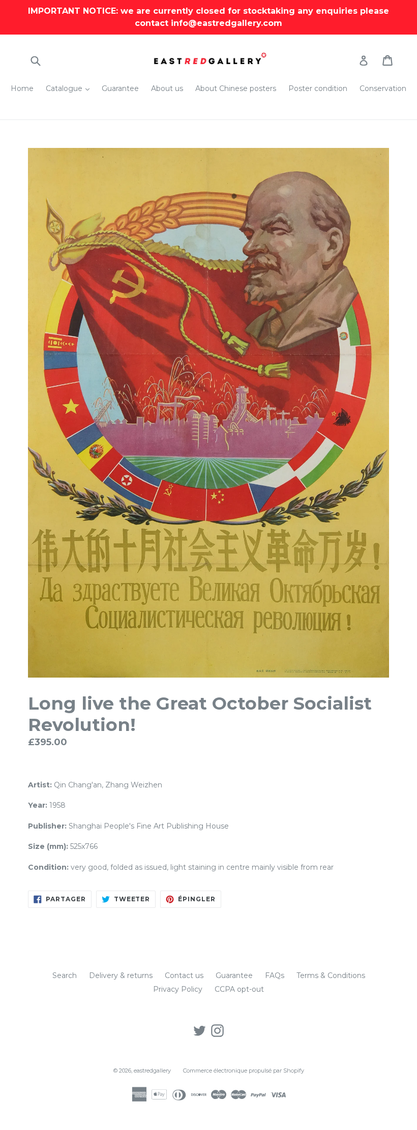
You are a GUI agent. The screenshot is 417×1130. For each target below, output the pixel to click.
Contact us (184, 975)
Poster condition (317, 88)
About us (167, 88)
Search (64, 975)
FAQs (274, 975)
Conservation (383, 88)
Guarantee (120, 88)
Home (22, 88)
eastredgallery (152, 1070)
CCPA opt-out (239, 989)
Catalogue (70, 88)
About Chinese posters (235, 88)
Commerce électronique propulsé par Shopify (243, 1070)
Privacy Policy (177, 989)
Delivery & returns (121, 975)
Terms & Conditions (330, 975)
